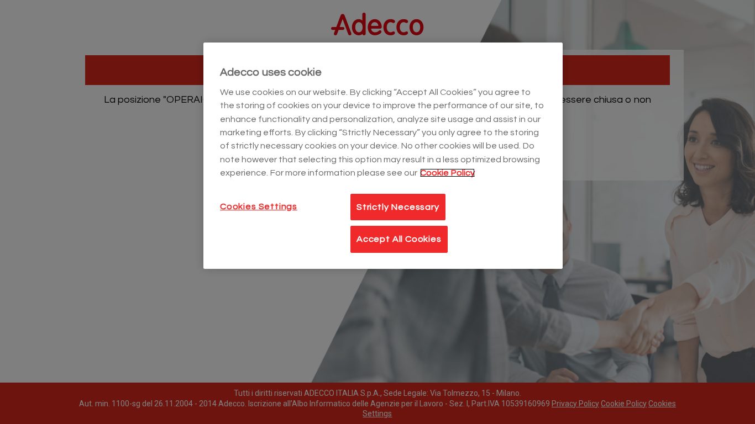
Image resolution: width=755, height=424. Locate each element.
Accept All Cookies (399, 239)
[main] (383, 156)
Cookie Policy (447, 172)
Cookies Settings (258, 206)
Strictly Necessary (397, 207)
